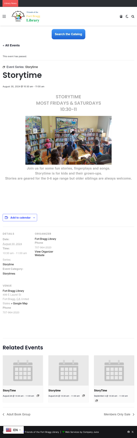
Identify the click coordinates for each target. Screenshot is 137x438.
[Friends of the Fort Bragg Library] (26, 16)
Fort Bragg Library (45, 239)
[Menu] (4, 17)
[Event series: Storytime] (83, 396)
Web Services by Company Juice (82, 432)
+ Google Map (19, 303)
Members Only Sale (117, 414)
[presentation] (23, 370)
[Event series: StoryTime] (38, 396)
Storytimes (9, 273)
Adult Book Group (18, 414)
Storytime (8, 264)
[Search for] (132, 17)
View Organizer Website (44, 253)
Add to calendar (20, 217)
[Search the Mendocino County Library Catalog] (68, 34)
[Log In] (121, 17)
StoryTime (9, 390)
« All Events (11, 45)
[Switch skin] (127, 17)
